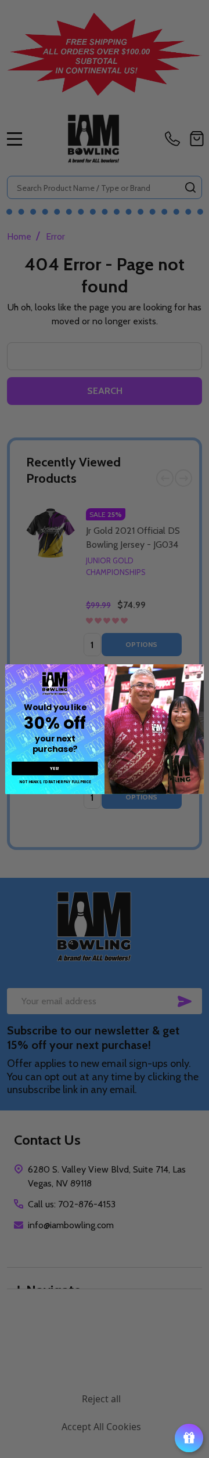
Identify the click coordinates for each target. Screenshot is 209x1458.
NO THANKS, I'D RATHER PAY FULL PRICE (55, 781)
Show (189, 1438)
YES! (54, 768)
